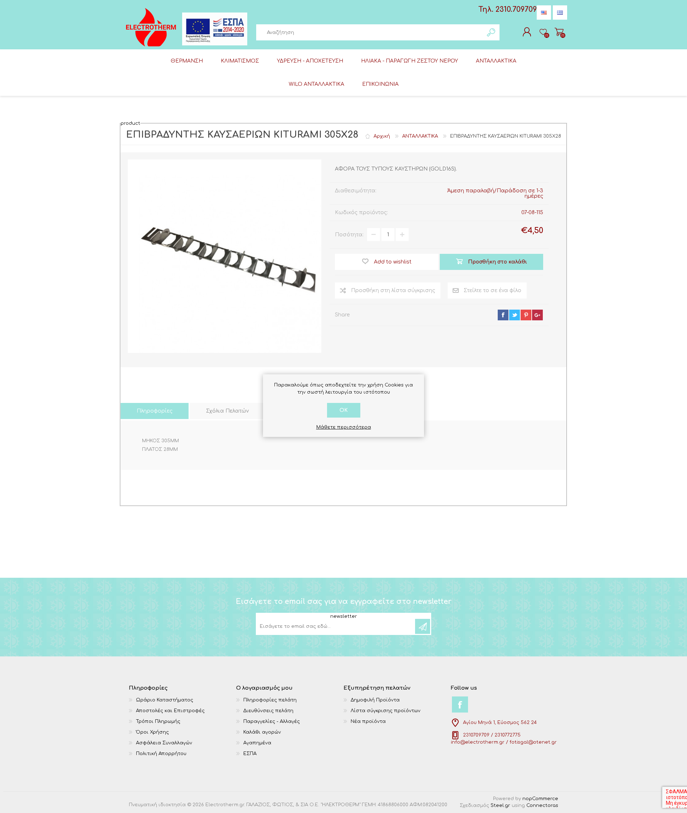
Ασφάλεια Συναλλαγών (164, 742)
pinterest (526, 315)
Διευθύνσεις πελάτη (268, 710)
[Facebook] (460, 704)
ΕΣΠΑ (250, 753)
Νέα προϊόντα (368, 721)
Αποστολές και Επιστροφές (170, 710)
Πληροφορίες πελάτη (270, 700)
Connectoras (542, 805)
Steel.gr (500, 805)
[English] (544, 12)
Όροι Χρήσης (152, 732)
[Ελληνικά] (560, 12)
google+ (537, 315)
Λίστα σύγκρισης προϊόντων (385, 710)
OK (344, 410)
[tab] (155, 411)
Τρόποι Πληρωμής (158, 721)
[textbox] (369, 32)
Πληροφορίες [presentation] (154, 411)
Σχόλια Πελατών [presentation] (227, 411)
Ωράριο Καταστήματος (164, 700)
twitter (514, 315)
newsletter (343, 616)
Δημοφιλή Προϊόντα (375, 700)
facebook (503, 315)
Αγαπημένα (257, 742)
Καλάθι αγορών (559, 32)
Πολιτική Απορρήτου (161, 753)
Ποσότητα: (349, 234)
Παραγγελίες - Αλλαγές (271, 721)
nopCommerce (540, 798)
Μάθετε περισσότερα (343, 427)
